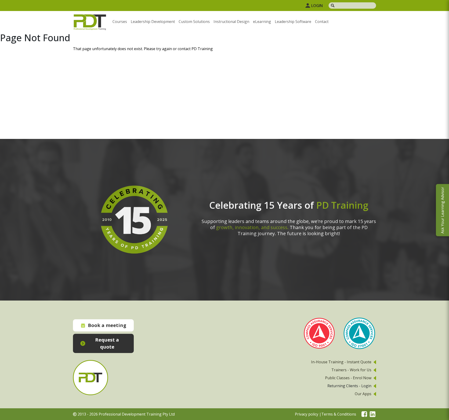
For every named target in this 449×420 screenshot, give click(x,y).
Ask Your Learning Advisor (442, 210)
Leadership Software (293, 21)
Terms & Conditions (338, 414)
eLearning (262, 21)
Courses (119, 21)
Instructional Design (231, 21)
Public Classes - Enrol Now (348, 377)
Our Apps (363, 393)
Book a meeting (107, 325)
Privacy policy (306, 414)
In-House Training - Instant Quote (341, 361)
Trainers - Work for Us (351, 369)
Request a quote (107, 343)
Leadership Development (153, 21)
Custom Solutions (194, 21)
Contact (322, 21)
